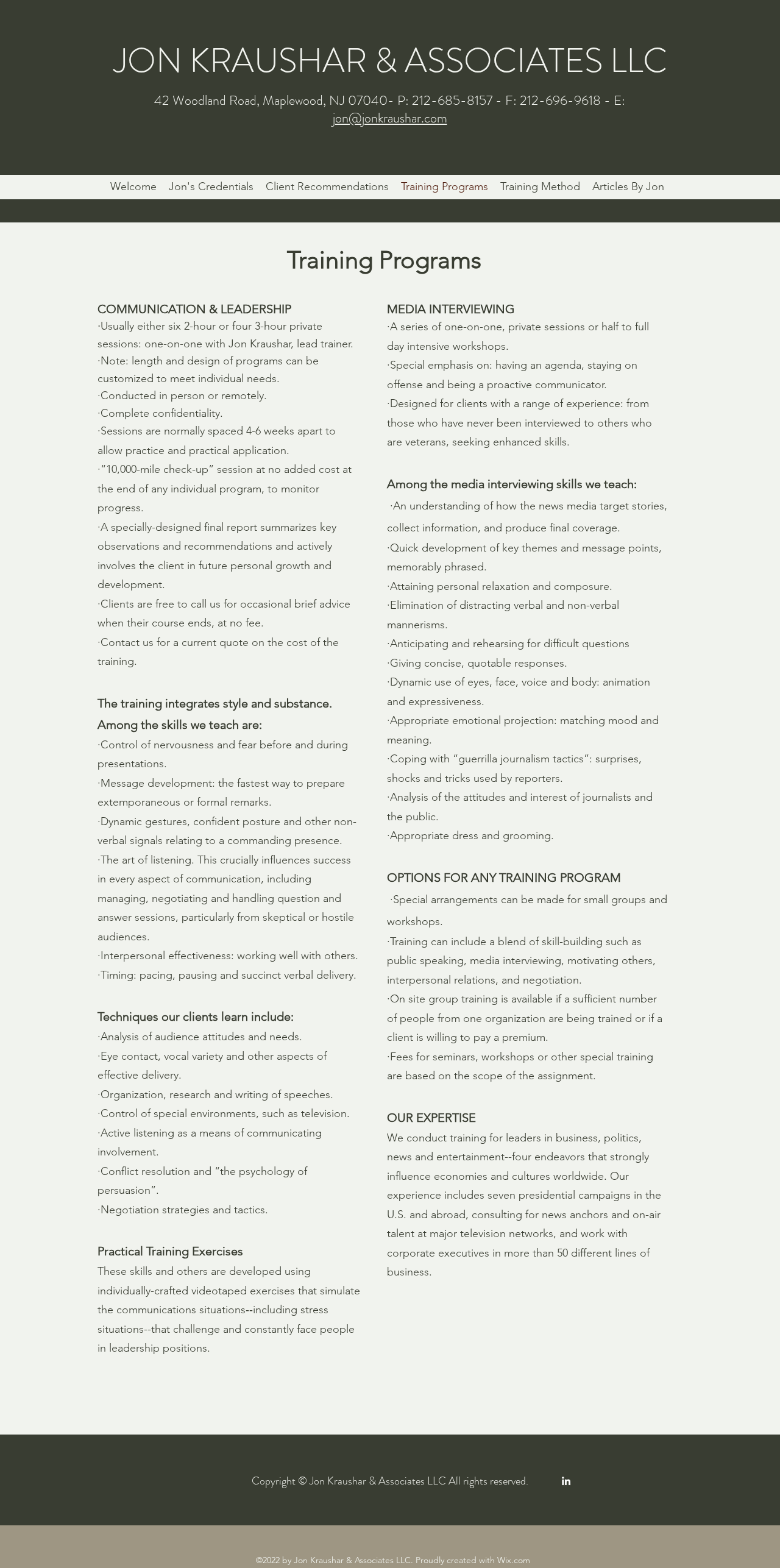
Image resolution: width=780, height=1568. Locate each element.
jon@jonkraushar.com (390, 117)
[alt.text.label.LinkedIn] (566, 1481)
